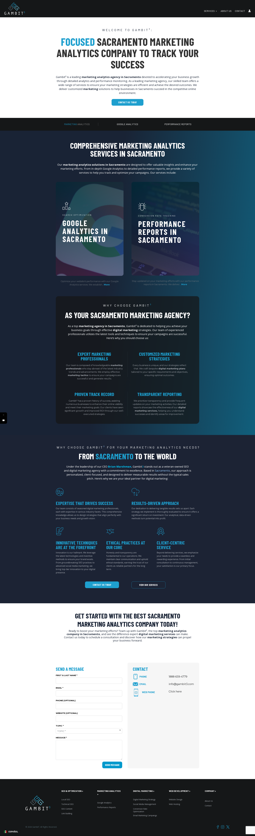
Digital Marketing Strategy (144, 799)
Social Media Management (144, 804)
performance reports (177, 124)
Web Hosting (174, 804)
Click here (175, 691)
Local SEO (65, 799)
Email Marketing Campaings (145, 815)
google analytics (127, 124)
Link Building (66, 813)
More (107, 284)
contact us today (127, 102)
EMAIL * (59, 688)
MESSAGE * (61, 737)
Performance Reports (106, 807)
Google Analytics (104, 802)
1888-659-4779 (178, 676)
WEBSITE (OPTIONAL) (67, 713)
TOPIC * (60, 726)
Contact (208, 805)
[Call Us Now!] (3, 420)
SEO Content (66, 809)
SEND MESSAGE (112, 764)
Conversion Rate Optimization (140, 810)
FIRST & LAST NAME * (66, 675)
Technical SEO (67, 804)
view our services (148, 584)
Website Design (175, 799)
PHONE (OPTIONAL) (66, 700)
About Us (209, 801)
